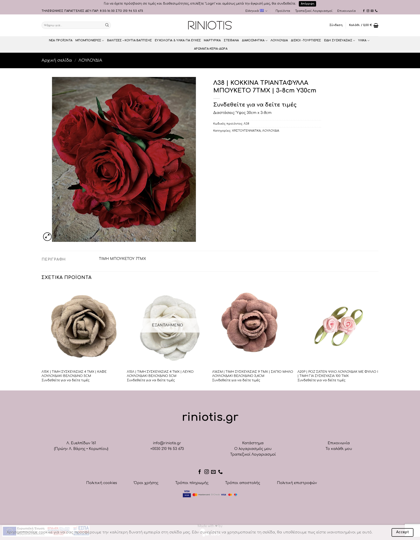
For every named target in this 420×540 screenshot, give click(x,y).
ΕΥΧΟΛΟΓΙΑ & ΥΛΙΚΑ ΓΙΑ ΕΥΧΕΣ (178, 40)
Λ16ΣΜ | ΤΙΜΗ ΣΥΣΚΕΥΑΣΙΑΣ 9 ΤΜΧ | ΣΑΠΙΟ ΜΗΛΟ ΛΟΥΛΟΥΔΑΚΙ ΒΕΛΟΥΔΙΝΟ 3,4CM (252, 374)
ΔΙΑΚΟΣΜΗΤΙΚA (253, 40)
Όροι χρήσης (146, 483)
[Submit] (107, 25)
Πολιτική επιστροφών (297, 483)
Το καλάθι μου (339, 449)
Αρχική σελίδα (57, 60)
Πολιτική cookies (101, 483)
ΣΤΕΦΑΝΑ (231, 40)
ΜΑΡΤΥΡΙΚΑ (212, 40)
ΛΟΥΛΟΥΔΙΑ (279, 40)
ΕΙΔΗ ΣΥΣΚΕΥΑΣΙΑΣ (338, 40)
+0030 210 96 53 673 (167, 449)
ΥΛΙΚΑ (362, 40)
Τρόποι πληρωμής (191, 483)
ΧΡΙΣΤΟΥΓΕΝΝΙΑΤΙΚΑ (246, 130)
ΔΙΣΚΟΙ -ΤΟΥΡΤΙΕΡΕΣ (306, 40)
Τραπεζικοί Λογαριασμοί (313, 10)
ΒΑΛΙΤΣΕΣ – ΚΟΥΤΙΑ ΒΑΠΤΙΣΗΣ (129, 40)
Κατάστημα (253, 443)
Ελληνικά (252, 10)
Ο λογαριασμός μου (252, 449)
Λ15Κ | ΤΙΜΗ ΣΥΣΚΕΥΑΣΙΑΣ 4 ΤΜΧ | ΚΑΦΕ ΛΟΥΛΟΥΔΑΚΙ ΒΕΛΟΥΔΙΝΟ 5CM (74, 374)
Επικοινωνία (346, 10)
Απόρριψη (307, 3)
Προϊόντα (283, 10)
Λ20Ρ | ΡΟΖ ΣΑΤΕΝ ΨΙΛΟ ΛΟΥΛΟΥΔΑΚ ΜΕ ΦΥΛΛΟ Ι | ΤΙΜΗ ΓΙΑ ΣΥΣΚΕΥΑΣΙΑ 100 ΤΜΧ (338, 374)
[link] (363, 10)
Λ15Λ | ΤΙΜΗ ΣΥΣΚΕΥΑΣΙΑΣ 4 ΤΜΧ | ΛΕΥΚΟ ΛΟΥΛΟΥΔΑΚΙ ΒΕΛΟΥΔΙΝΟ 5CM (160, 374)
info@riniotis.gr (167, 443)
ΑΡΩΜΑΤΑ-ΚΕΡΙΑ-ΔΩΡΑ (211, 48)
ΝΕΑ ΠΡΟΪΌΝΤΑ (60, 40)
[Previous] (41, 337)
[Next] (378, 337)
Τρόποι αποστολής (242, 483)
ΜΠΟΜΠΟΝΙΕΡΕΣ (88, 40)
